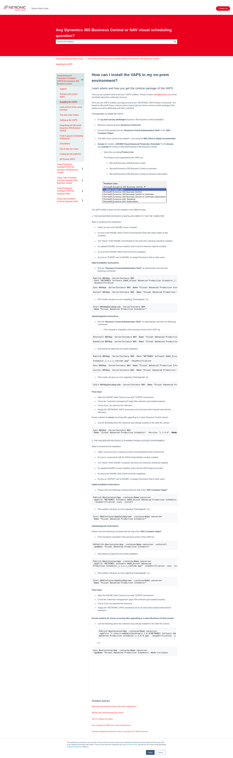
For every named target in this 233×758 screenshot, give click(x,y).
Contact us (223, 8)
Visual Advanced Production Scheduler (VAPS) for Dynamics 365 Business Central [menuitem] (68, 80)
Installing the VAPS (64, 64)
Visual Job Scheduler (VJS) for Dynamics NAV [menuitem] (67, 200)
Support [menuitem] (63, 89)
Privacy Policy (132, 744)
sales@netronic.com (162, 95)
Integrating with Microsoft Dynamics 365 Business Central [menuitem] (70, 128)
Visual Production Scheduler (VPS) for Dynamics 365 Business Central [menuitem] (67, 168)
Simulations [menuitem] (65, 144)
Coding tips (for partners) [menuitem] (70, 154)
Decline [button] (160, 752)
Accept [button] (150, 752)
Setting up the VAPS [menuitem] (68, 120)
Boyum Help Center (40, 8)
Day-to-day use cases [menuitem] (69, 149)
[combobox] (114, 41)
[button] (82, 75)
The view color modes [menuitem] (69, 115)
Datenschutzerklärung (74, 747)
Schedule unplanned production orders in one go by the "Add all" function (120, 731)
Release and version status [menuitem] (69, 95)
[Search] (175, 41)
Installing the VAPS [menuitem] (68, 102)
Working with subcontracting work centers (108, 713)
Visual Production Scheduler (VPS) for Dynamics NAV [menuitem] (65, 191)
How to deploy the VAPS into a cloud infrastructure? (111, 725)
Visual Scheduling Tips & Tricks (69, 59)
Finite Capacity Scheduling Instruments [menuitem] (71, 137)
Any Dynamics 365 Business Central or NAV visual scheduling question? (114, 33)
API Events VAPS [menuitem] (67, 159)
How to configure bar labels (102, 719)
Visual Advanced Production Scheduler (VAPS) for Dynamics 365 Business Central (123, 59)
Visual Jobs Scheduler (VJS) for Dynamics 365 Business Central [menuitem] (67, 180)
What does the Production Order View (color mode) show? (114, 706)
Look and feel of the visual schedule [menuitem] (71, 108)
